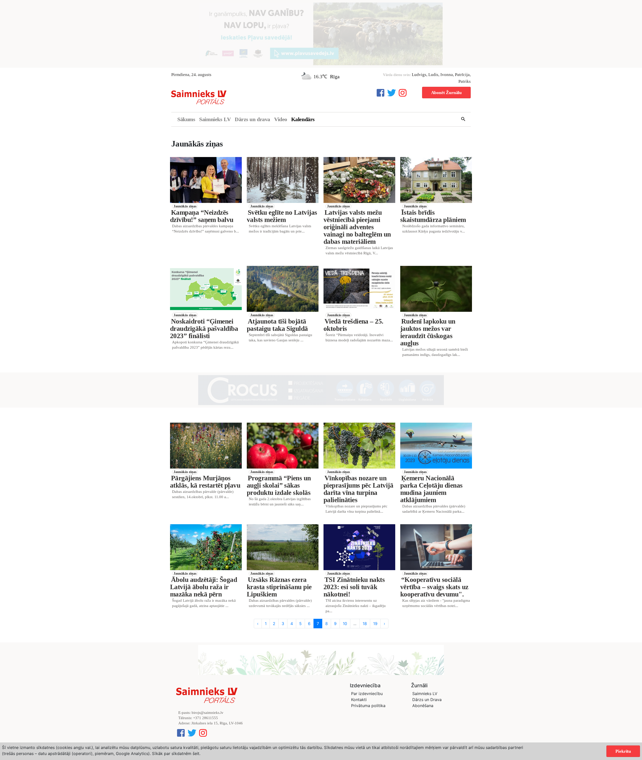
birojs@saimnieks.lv (207, 713)
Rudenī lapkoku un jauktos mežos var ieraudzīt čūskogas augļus (427, 332)
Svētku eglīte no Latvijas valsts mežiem (282, 216)
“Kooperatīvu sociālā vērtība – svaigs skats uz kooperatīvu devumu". (434, 587)
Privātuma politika (368, 705)
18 (365, 623)
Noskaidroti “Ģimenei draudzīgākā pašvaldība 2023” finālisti (204, 329)
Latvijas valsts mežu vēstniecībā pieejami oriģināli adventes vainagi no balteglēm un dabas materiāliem (357, 227)
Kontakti (359, 699)
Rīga (335, 76)
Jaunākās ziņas (185, 206)
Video (280, 119)
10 (345, 623)
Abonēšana (422, 705)
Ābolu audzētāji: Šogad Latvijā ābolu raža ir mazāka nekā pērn (203, 587)
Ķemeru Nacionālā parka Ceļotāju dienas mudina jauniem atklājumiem (431, 489)
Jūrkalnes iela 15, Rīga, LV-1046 (217, 723)
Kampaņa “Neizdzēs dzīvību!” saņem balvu (201, 216)
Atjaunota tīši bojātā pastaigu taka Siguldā (277, 325)
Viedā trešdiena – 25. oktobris (353, 325)
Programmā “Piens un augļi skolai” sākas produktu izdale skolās (279, 485)
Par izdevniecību (367, 693)
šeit (196, 753)
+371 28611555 (205, 718)
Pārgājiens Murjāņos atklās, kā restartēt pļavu (205, 481)
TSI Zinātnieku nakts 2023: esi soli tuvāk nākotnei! (354, 587)
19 (375, 623)
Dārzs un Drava (427, 699)
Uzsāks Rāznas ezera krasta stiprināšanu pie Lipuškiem (279, 587)
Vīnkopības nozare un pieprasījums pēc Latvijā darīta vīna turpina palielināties (358, 489)
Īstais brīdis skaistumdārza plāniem (433, 216)
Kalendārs (303, 119)
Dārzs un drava (252, 119)
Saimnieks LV (215, 119)
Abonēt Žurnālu (446, 92)
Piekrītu (623, 751)
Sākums (186, 119)
